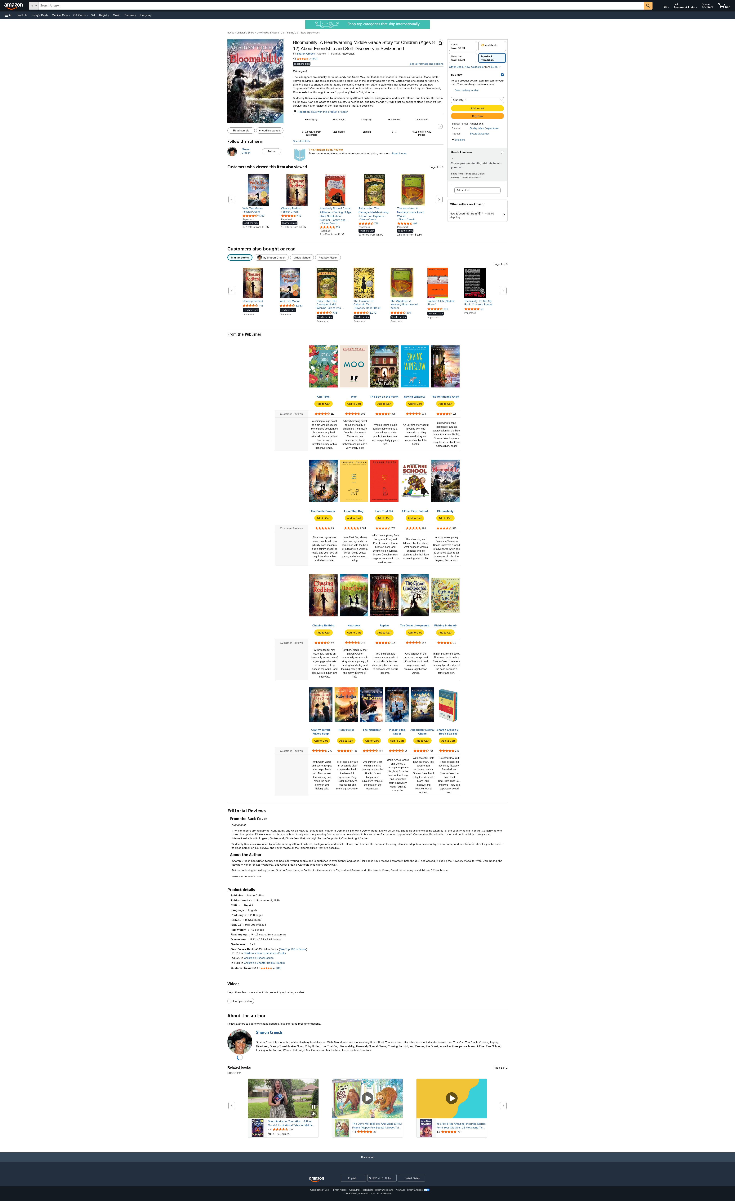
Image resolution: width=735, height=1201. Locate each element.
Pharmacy (130, 15)
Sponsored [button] (232, 1072)
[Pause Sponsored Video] (313, 1106)
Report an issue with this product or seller (323, 111)
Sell (93, 15)
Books (230, 32)
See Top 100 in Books (293, 949)
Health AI (21, 15)
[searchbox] (341, 5)
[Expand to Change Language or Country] (668, 7)
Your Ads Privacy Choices (409, 1190)
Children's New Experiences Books (265, 953)
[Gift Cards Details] (87, 15)
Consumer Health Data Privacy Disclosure (371, 1190)
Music (116, 15)
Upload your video (241, 1001)
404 (409, 312)
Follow (271, 151)
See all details (301, 141)
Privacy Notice (339, 1190)
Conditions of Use (319, 1190)
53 (481, 309)
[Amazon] (14, 6)
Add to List (463, 190)
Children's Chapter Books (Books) (264, 962)
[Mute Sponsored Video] (313, 1114)
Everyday (145, 15)
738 (335, 312)
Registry (104, 15)
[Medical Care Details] (69, 15)
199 (445, 309)
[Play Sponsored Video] (367, 1098)
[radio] (463, 46)
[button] (8, 15)
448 (261, 305)
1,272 (373, 312)
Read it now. (399, 153)
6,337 (299, 305)
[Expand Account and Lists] (696, 7)
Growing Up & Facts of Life (270, 32)
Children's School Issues (259, 957)
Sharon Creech (306, 53)
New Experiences (310, 32)
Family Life (292, 32)
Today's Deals (39, 15)
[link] (258, 208)
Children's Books (245, 32)
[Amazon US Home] (316, 1180)
